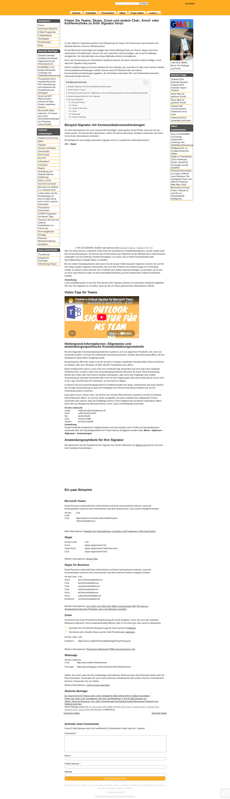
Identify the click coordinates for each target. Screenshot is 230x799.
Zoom (74, 111)
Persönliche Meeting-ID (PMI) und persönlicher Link (110, 649)
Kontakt (98, 796)
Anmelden (190, 3)
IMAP (40, 141)
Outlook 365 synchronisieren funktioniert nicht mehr (179, 110)
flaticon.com (141, 445)
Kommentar (71, 733)
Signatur (42, 145)
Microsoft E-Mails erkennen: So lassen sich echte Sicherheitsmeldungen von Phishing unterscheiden (48, 117)
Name (68, 756)
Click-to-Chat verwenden (98, 685)
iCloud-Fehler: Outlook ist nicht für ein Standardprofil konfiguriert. (180, 193)
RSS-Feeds (43, 155)
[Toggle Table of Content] (144, 82)
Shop (40, 45)
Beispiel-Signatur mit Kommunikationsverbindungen (89, 86)
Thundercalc (44, 254)
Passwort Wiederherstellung (46, 239)
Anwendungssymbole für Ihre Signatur (84, 96)
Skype (74, 105)
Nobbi (174, 157)
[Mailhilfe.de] (51, 6)
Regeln (41, 168)
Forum (41, 25)
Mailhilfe (98, 710)
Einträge (42, 235)
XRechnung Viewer (47, 264)
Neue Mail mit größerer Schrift (178, 95)
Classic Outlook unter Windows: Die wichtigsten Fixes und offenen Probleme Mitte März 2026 (181, 179)
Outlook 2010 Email (122, 707)
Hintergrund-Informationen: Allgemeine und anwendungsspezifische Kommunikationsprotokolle (108, 93)
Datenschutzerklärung (124, 796)
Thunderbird (107, 13)
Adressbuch (43, 161)
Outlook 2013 (139, 707)
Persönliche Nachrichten (44, 209)
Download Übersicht (47, 29)
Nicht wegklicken (46, 231)
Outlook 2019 (71, 710)
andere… (154, 13)
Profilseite (131, 628)
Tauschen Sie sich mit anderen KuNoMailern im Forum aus (48, 224)
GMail (122, 13)
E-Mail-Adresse (73, 764)
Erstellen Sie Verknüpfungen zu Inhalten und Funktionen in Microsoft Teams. (120, 531)
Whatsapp (76, 114)
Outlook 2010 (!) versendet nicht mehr (181, 119)
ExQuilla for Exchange (43, 259)
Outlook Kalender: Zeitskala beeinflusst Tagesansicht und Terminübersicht (48, 59)
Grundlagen (43, 39)
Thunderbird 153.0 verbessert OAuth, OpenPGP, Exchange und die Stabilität (181, 162)
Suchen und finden (47, 148)
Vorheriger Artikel (71, 713)
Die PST (42, 158)
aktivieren (130, 632)
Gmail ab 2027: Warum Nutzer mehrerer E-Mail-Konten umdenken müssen (46, 101)
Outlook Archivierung (48, 138)
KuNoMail (91, 13)
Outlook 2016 (152, 707)
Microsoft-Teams (78, 102)
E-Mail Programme (47, 32)
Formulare (43, 165)
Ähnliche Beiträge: (79, 117)
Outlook (76, 13)
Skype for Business (79, 108)
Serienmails (43, 151)
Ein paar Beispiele (75, 99)
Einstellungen (44, 42)
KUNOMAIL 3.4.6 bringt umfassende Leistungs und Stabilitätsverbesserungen (49, 71)
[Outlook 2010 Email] (158, 40)
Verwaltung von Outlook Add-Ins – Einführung (46, 174)
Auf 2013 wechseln (47, 184)
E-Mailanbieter (45, 35)
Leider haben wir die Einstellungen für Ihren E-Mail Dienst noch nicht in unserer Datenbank (48, 198)
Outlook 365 (84, 710)
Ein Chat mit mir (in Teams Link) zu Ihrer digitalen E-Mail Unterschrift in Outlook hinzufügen (107, 696)
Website (68, 772)
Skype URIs (92, 559)
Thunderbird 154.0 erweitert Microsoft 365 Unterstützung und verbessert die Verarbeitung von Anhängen (47, 86)
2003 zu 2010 (44, 180)
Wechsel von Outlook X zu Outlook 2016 (48, 188)
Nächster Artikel (159, 713)
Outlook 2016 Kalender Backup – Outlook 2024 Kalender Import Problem (180, 85)
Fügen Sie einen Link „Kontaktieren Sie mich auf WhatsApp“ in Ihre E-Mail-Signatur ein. (106, 698)
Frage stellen (137, 13)
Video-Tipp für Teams (77, 90)
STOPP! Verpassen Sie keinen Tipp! (47, 215)
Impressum (108, 796)
